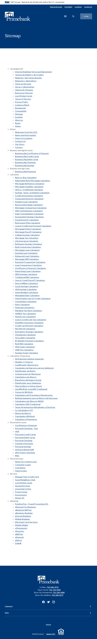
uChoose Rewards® (24, 449)
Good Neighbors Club (25, 480)
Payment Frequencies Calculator (30, 262)
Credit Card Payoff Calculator (29, 325)
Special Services (22, 486)
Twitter (48, 602)
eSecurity (19, 531)
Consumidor (21, 111)
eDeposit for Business (25, 507)
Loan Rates (20, 467)
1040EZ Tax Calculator (25, 313)
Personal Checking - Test (26, 428)
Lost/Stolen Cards (23, 96)
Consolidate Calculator (26, 301)
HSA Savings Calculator (26, 289)
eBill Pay (19, 534)
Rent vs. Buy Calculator (26, 177)
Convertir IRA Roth (24, 392)
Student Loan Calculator (26, 201)
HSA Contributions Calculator (29, 211)
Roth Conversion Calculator (28, 247)
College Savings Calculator (27, 235)
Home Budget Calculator (26, 292)
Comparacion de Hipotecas (28, 374)
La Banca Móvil (22, 105)
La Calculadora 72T (24, 410)
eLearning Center (23, 489)
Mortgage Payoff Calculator (28, 232)
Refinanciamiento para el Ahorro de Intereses (36, 398)
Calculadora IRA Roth (25, 416)
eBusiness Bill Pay (23, 510)
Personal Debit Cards (25, 437)
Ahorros (19, 120)
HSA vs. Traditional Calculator (29, 189)
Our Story (20, 144)
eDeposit (19, 537)
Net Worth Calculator (25, 328)
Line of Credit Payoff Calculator (30, 280)
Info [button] (7, 613)
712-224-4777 (57, 595)
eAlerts (18, 540)
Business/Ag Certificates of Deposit (32, 153)
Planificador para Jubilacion (28, 383)
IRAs (17, 455)
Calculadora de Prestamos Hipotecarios (34, 395)
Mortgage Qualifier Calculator (29, 186)
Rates (17, 123)
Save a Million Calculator (26, 283)
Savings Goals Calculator (26, 353)
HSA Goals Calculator (25, 347)
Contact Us (88, 7)
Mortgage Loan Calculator (27, 250)
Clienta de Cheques (24, 90)
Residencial (20, 108)
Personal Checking (23, 440)
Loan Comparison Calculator (28, 265)
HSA (17, 431)
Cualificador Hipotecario (26, 365)
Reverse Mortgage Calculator (29, 205)
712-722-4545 (55, 590)
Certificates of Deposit (26, 425)
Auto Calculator (22, 304)
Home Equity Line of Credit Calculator (33, 298)
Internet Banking (23, 516)
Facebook (43, 602)
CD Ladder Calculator (25, 338)
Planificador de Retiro (25, 371)
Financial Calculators (24, 307)
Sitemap (19, 114)
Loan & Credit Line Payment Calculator (33, 226)
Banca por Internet (24, 93)
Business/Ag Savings (24, 165)
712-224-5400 (58, 592)
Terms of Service (23, 99)
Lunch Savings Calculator (26, 286)
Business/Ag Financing (25, 171)
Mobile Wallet (21, 525)
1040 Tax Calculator (24, 350)
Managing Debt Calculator (27, 295)
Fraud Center (21, 492)
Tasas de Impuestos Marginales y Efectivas (35, 407)
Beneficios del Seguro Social (28, 380)
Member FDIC (50, 634)
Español (18, 117)
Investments (21, 495)
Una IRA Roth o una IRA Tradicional (31, 389)
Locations (78, 7)
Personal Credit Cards (25, 434)
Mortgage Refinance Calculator (29, 183)
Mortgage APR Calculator (27, 259)
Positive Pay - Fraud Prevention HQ (31, 504)
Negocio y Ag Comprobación (28, 78)
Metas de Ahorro (23, 413)
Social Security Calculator (27, 220)
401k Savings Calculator (26, 274)
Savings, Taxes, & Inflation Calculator (32, 192)
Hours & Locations (23, 138)
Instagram (53, 602)
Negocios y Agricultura (25, 81)
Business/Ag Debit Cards (26, 159)
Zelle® (18, 543)
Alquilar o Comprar (24, 362)
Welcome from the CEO (26, 132)
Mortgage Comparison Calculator (31, 208)
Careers (19, 147)
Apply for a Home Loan (26, 461)
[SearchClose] (73, 16)
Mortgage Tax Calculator (27, 238)
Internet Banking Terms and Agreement (33, 72)
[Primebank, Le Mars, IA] (17, 16)
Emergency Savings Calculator (29, 331)
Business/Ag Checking (25, 162)
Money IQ (19, 498)
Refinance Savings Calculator (28, 244)
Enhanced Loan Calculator (27, 256)
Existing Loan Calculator (26, 253)
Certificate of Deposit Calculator (30, 268)
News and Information (25, 135)
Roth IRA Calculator (24, 344)
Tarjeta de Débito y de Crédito (29, 75)
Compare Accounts (24, 443)
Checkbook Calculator (25, 334)
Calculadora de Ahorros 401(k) (29, 401)
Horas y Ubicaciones (24, 87)
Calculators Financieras (26, 419)
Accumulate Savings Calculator (29, 217)
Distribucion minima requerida (29, 359)
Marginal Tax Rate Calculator (28, 310)
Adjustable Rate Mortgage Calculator (32, 180)
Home (18, 126)
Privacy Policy (21, 102)
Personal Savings (23, 446)
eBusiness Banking (23, 513)
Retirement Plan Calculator (27, 223)
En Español (68, 7)
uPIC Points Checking (25, 452)
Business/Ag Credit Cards (27, 156)
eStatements (21, 528)
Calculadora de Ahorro (25, 377)
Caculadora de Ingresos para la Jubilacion (34, 368)
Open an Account (56, 7)
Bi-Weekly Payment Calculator (29, 341)
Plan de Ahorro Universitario (28, 386)
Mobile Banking (22, 519)
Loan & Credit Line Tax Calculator (30, 319)
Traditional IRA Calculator (27, 277)
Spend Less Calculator (25, 316)
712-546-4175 (52, 587)
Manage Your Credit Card (27, 477)
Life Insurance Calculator (26, 241)
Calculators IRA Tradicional (27, 404)
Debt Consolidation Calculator (29, 214)
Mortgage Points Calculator (28, 229)
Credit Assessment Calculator (29, 195)
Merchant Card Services (26, 522)
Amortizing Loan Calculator (28, 271)
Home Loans (21, 470)
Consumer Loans (23, 464)
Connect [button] (9, 606)
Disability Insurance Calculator (29, 322)
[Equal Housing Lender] (61, 631)
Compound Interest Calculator (29, 198)
